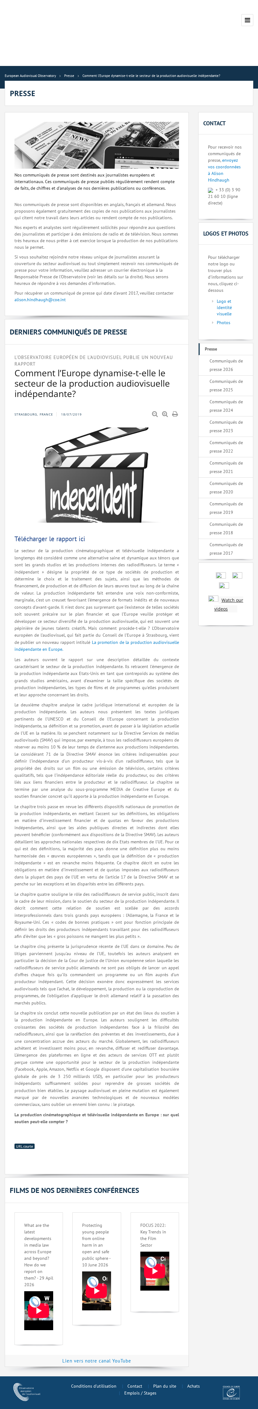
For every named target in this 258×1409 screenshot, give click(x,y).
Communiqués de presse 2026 (226, 365)
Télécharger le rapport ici (49, 539)
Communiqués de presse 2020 (226, 488)
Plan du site (164, 1386)
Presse (211, 349)
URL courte (24, 1146)
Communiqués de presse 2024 (226, 406)
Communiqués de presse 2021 (226, 467)
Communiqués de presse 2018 (226, 528)
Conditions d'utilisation (93, 1386)
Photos (223, 322)
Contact (134, 1386)
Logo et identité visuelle (224, 307)
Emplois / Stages (140, 1393)
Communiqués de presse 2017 (226, 549)
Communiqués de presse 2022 (226, 447)
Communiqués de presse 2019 (226, 508)
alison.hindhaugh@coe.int (40, 299)
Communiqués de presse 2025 (226, 385)
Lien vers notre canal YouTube (96, 1361)
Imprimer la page (175, 414)
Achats (193, 1386)
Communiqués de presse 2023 (226, 426)
